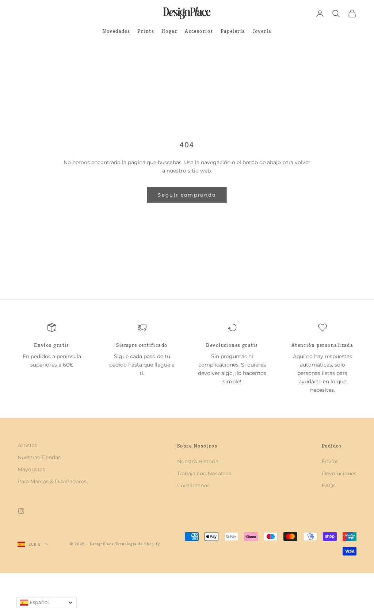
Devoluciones (339, 473)
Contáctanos (193, 485)
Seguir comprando (187, 195)
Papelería (233, 31)
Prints (145, 31)
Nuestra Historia (197, 461)
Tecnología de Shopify (137, 543)
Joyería (262, 31)
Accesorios (199, 31)
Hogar (169, 31)
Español (38, 602)
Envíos (330, 461)
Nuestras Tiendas (39, 457)
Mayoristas (31, 469)
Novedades (116, 31)
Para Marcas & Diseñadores (52, 481)
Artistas (27, 445)
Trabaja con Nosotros (204, 473)
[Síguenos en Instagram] (21, 511)
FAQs (329, 485)
